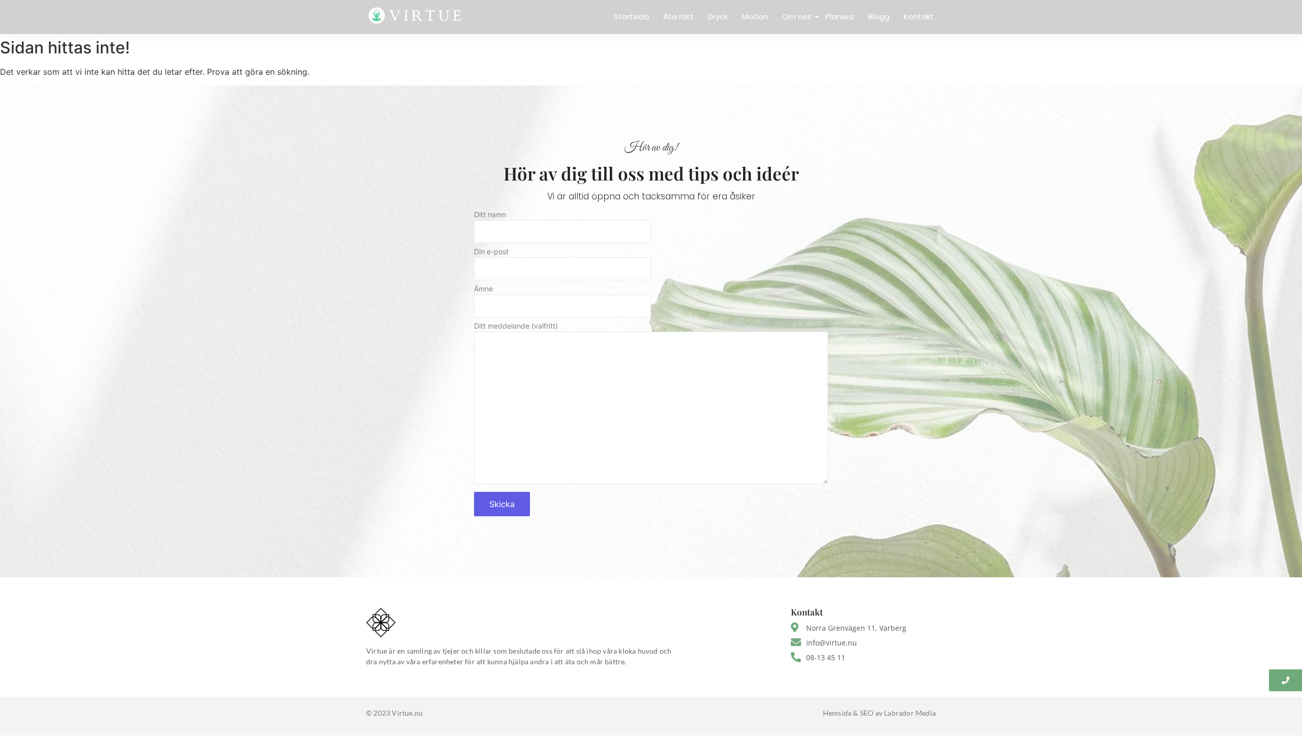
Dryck (718, 16)
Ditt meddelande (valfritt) (516, 326)
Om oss (796, 16)
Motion (755, 16)
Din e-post (491, 252)
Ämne (483, 289)
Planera (839, 16)
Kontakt (919, 16)
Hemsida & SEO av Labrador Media (879, 713)
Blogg (879, 16)
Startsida (631, 16)
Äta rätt (678, 16)
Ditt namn (490, 215)
